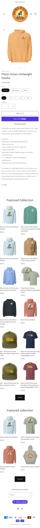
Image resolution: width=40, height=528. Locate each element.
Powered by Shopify (25, 524)
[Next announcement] (36, 2)
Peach (5, 90)
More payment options (20, 123)
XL (21, 98)
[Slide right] (24, 68)
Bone (25, 90)
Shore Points (17, 524)
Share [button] (5, 185)
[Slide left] (16, 68)
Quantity (3, 102)
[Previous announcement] (3, 2)
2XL (28, 98)
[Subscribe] (30, 495)
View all (20, 479)
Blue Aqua (15, 90)
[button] (4, 14)
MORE (20, 397)
